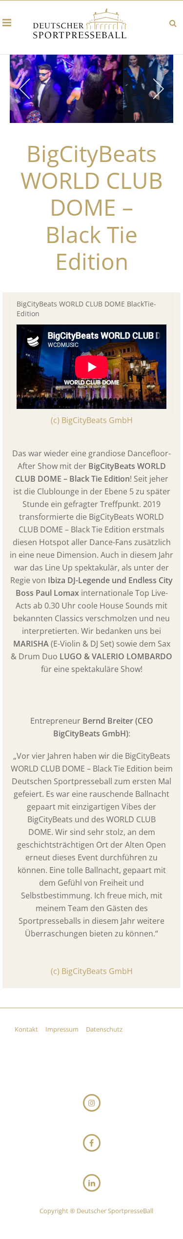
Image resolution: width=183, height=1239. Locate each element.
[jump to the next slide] (158, 89)
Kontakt (27, 1029)
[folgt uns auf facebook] (92, 1143)
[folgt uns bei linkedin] (92, 1183)
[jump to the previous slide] (24, 89)
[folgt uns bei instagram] (92, 1103)
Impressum (62, 1029)
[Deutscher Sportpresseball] (80, 24)
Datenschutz (104, 1029)
